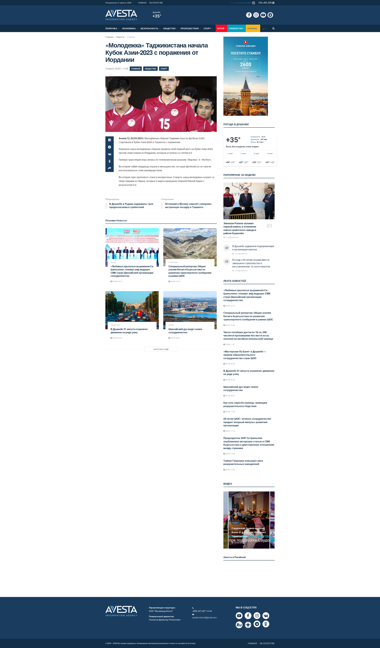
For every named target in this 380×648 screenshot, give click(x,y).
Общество (169, 28)
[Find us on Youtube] (263, 15)
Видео (235, 527)
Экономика (129, 28)
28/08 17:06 (230, 453)
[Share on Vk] (109, 154)
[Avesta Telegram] (257, 624)
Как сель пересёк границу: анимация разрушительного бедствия (245, 404)
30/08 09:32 (117, 338)
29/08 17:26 (230, 411)
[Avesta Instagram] (257, 615)
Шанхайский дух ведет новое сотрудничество (185, 330)
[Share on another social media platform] (109, 168)
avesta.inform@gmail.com (204, 617)
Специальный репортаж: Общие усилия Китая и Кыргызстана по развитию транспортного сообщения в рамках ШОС (189, 271)
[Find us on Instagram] (256, 15)
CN (260, 2)
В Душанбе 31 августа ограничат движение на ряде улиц (129, 330)
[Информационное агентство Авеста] (121, 14)
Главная (109, 36)
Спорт (207, 28)
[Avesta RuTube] (239, 624)
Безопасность (149, 28)
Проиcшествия (189, 28)
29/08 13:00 (230, 469)
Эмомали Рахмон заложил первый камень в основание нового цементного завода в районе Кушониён (239, 228)
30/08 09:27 (175, 338)
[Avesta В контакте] (265, 615)
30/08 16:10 (117, 281)
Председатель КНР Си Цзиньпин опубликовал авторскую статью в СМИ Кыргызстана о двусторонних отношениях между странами (248, 443)
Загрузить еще (161, 349)
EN (270, 2)
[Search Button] (273, 28)
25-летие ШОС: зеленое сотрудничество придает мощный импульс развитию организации (247, 422)
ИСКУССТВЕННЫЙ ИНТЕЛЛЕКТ (240, 3)
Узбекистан (236, 28)
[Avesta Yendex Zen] (248, 624)
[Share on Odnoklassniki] (109, 161)
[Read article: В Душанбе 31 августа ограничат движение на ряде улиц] (132, 310)
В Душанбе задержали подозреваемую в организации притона (253, 247)
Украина (252, 28)
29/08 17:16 (230, 431)
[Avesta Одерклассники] (265, 624)
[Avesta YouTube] (239, 615)
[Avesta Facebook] (248, 615)
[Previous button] (225, 520)
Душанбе (156, 12)
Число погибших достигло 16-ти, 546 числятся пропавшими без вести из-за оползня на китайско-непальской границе (248, 335)
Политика (111, 28)
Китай (220, 28)
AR (265, 2)
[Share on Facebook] (109, 139)
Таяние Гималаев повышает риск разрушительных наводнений (243, 462)
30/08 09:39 (230, 363)
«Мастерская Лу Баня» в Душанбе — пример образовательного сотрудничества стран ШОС (244, 355)
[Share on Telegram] (109, 147)
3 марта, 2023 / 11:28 (116, 68)
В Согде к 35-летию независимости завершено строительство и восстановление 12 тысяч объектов (251, 263)
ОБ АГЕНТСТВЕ (156, 2)
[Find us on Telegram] (270, 15)
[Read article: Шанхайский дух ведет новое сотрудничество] (190, 310)
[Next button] (273, 520)
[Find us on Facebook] (249, 15)
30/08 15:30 (175, 281)
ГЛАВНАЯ (142, 2)
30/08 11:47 (230, 344)
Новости (120, 36)
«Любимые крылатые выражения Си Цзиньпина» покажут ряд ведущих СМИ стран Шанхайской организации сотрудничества (132, 271)
